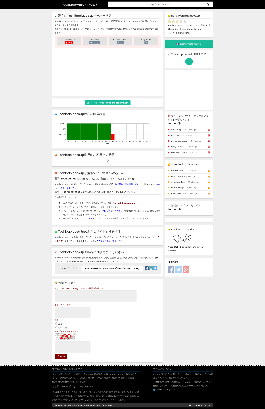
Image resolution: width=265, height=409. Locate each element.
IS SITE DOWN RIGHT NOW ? (80, 5)
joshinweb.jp (177, 193)
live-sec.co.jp (178, 152)
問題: (57, 320)
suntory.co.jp (177, 187)
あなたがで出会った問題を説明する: (80, 288)
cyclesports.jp (178, 182)
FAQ (191, 405)
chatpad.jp (176, 129)
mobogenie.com (179, 140)
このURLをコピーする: (70, 268)
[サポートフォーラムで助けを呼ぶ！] (151, 267)
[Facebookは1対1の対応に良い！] (147, 267)
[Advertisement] (107, 72)
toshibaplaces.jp (117, 102)
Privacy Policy (203, 405)
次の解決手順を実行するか (127, 184)
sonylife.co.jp (177, 146)
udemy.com (177, 170)
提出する (61, 356)
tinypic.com (177, 176)
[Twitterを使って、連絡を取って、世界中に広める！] (155, 267)
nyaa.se (175, 135)
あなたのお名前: (62, 304)
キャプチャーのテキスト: (66, 331)
